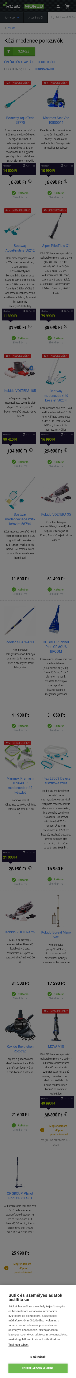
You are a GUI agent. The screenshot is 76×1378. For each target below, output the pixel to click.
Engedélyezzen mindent (37, 1368)
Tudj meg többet (18, 1344)
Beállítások (37, 1356)
